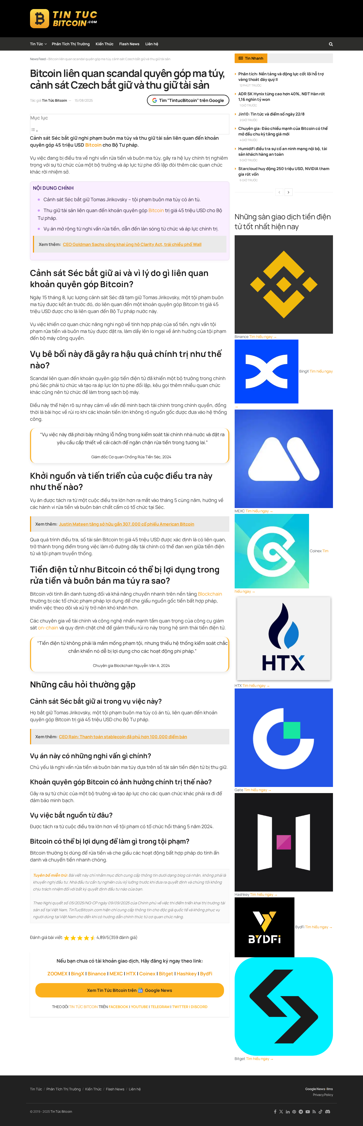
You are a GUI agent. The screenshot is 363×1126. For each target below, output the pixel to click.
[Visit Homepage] (63, 18)
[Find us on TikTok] (320, 1112)
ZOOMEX (57, 973)
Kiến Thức (104, 43)
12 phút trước (250, 85)
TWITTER (180, 1006)
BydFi (206, 973)
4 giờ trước (249, 140)
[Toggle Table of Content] (34, 131)
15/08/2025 (84, 100)
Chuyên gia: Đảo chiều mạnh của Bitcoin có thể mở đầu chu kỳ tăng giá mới (283, 131)
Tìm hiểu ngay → (263, 336)
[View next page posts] (289, 192)
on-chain (48, 627)
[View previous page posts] (279, 192)
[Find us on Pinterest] (294, 1112)
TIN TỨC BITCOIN (83, 1006)
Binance (97, 973)
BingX (77, 973)
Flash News (129, 43)
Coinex (147, 973)
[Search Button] (331, 44)
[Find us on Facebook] (275, 1112)
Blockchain (210, 594)
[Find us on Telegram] (301, 1112)
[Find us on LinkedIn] (288, 1112)
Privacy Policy (323, 1094)
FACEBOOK (118, 1006)
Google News (315, 1089)
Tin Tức (36, 43)
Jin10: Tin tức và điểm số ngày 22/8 (271, 114)
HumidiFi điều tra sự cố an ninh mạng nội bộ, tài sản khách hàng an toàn (282, 151)
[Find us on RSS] (314, 1112)
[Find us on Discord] (327, 1112)
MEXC (116, 973)
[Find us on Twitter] (281, 1112)
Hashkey (187, 973)
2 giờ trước (249, 120)
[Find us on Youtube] (308, 1112)
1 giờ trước (248, 105)
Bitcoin (93, 145)
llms (330, 1089)
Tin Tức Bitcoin (54, 100)
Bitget (166, 973)
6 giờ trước (249, 180)
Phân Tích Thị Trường (71, 43)
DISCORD (199, 1006)
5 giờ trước (249, 160)
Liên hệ (151, 43)
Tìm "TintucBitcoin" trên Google (191, 100)
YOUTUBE (139, 1006)
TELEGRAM (160, 1006)
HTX (131, 973)
